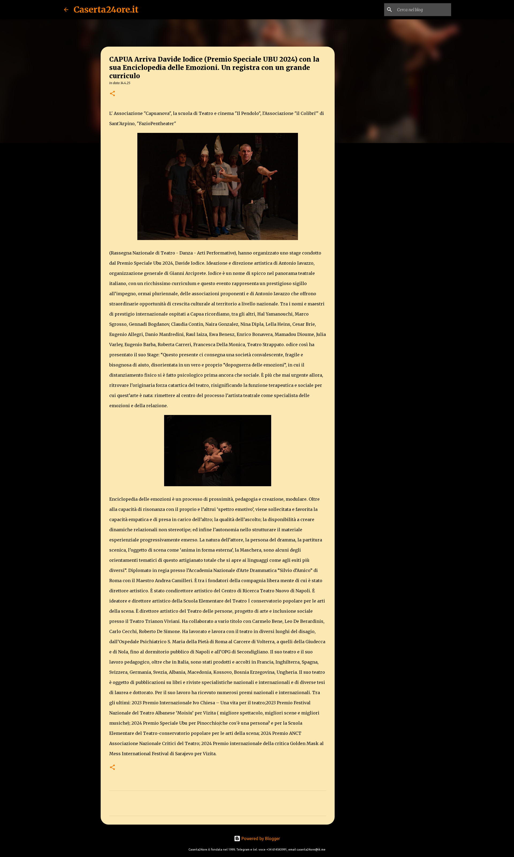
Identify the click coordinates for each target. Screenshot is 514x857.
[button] (112, 94)
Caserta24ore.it (106, 9)
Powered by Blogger (260, 838)
